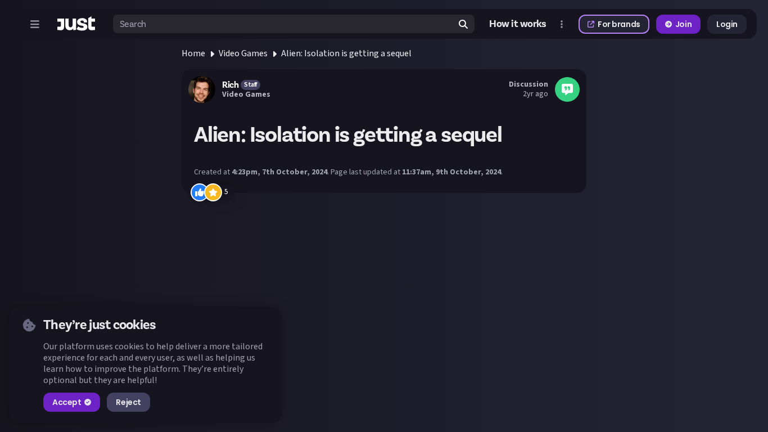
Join (683, 24)
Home (193, 53)
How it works (517, 24)
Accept (66, 402)
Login (727, 24)
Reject (128, 402)
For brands (619, 24)
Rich (230, 85)
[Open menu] (34, 24)
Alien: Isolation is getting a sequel (346, 53)
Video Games (243, 53)
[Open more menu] (562, 24)
